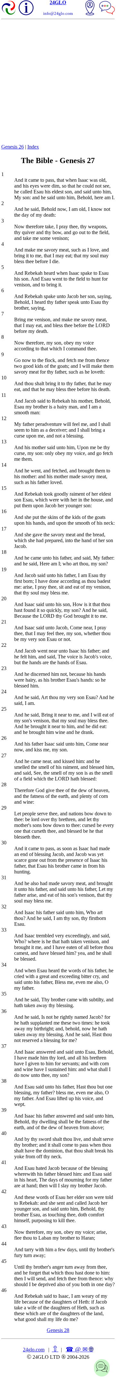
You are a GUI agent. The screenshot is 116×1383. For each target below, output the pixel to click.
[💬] (107, 8)
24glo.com (33, 1349)
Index (33, 147)
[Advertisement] (58, 81)
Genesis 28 (58, 1330)
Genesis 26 (12, 147)
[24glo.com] (9, 8)
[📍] (90, 8)
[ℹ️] (26, 7)
